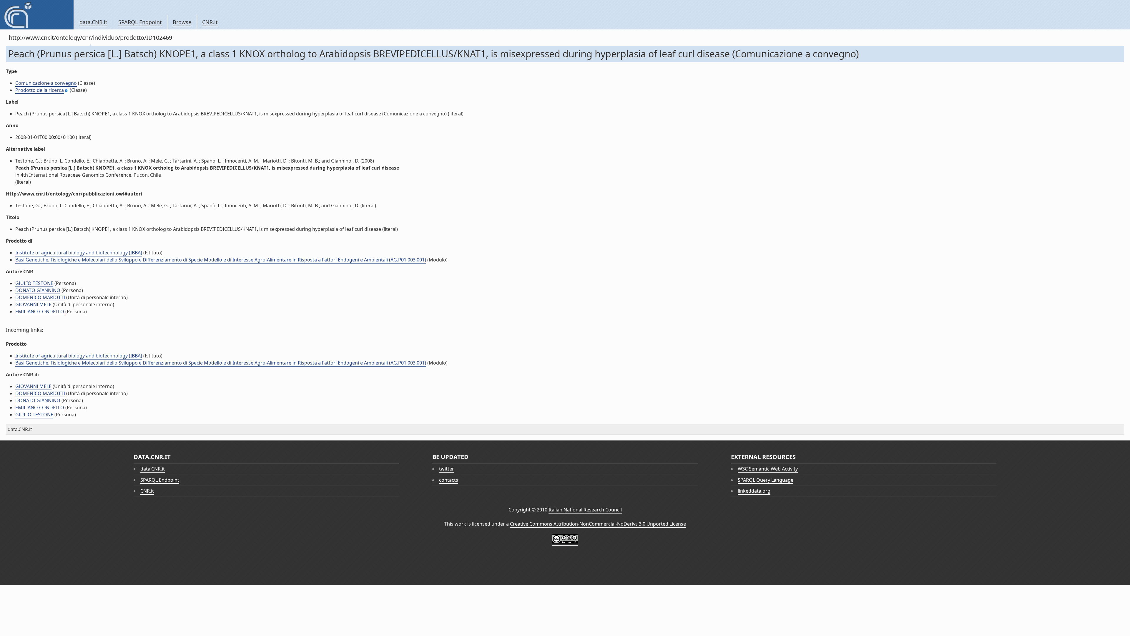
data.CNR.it (93, 22)
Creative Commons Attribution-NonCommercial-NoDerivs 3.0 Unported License (598, 524)
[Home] (36, 14)
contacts (448, 480)
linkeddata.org (754, 491)
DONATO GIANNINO (37, 290)
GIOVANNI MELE (33, 304)
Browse (182, 22)
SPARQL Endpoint (140, 22)
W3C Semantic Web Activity (768, 469)
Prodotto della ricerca (39, 90)
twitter (446, 469)
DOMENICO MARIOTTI (40, 297)
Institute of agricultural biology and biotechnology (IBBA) (78, 252)
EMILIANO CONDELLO (39, 311)
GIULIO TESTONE (34, 283)
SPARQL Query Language (765, 480)
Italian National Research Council (585, 509)
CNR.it (210, 22)
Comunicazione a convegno (46, 83)
